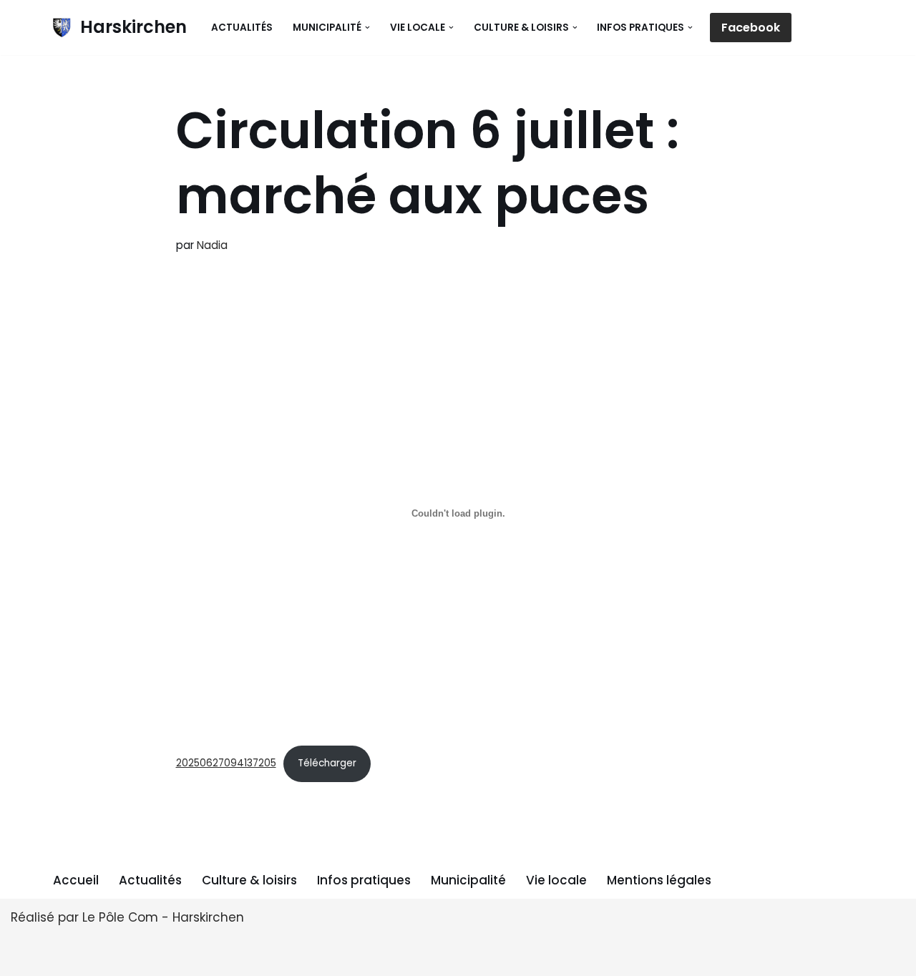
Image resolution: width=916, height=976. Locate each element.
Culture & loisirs (249, 880)
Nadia (212, 245)
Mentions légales (659, 880)
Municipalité (468, 880)
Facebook (750, 27)
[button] (367, 27)
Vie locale (556, 880)
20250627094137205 (226, 763)
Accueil (76, 880)
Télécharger (327, 763)
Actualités (242, 27)
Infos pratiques (364, 880)
